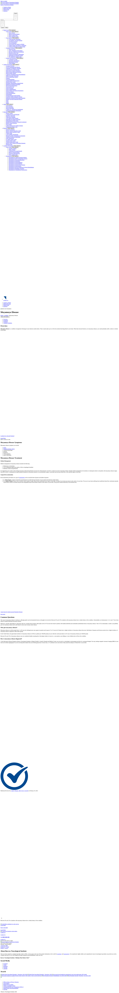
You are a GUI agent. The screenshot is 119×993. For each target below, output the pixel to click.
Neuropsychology (10, 91)
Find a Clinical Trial (13, 35)
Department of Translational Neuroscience (18, 169)
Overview (5, 319)
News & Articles (9, 107)
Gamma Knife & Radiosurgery (12, 80)
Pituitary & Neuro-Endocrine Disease (14, 99)
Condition (6, 315)
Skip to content (4, 1)
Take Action (8, 31)
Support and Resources (11, 58)
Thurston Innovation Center (12, 142)
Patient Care (6, 30)
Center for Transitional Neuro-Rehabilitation (15, 74)
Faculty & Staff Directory (14, 153)
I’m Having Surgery (13, 41)
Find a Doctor (12, 32)
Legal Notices (6, 983)
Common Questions (7, 323)
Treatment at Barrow (10, 48)
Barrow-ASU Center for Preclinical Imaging (15, 143)
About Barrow (9, 105)
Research (5, 128)
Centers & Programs (7, 64)
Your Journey (9, 37)
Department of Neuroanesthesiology (17, 160)
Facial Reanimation (10, 79)
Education (5, 112)
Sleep (7, 100)
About (4, 104)
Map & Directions (10, 108)
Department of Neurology (14, 161)
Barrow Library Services (11, 123)
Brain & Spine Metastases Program (13, 72)
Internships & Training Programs (13, 119)
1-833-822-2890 (4, 945)
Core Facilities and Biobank (12, 134)
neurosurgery (22, 477)
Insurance (5, 10)
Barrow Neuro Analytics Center (13, 132)
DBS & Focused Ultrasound (12, 75)
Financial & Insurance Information (16, 54)
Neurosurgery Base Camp (11, 127)
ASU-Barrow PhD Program (12, 118)
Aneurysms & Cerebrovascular (12, 69)
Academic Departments (8, 145)
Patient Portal (6, 9)
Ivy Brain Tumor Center (11, 139)
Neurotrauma (9, 94)
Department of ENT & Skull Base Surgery (18, 158)
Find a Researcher (10, 138)
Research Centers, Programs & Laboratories (15, 135)
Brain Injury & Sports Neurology (13, 70)
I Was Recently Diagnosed (14, 39)
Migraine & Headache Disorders (13, 84)
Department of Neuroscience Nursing (17, 164)
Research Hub (9, 144)
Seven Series (9, 124)
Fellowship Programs (10, 117)
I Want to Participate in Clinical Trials (17, 46)
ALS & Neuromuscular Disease (13, 67)
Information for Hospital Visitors (16, 55)
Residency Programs (10, 115)
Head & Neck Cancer (10, 82)
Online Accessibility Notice (9, 985)
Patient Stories (12, 63)
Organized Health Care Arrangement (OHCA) (13, 987)
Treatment (5, 321)
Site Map (5, 989)
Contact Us (5, 300)
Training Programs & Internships (13, 137)
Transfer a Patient (7, 7)
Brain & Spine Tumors (11, 73)
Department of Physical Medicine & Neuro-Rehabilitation (21, 167)
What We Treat (12, 49)
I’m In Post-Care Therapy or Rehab (16, 44)
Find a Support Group (13, 36)
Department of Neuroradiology (15, 163)
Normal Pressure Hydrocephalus (13, 95)
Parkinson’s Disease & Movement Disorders (15, 98)
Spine (7, 101)
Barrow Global (9, 113)
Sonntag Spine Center (11, 140)
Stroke (7, 103)
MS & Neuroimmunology (11, 85)
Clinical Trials (9, 133)
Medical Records (7, 8)
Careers (6, 948)
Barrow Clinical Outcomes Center (13, 130)
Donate (2, 948)
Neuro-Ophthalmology (11, 89)
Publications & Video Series (12, 120)
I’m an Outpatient (12, 43)
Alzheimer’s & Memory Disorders (13, 68)
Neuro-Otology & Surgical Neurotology (14, 90)
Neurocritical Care (10, 87)
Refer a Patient (12, 149)
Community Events (13, 59)
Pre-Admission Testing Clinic (15, 56)
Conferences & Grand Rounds (12, 114)
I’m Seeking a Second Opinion (15, 40)
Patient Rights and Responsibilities (10, 988)
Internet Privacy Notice (8, 984)
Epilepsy (8, 78)
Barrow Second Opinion (14, 34)
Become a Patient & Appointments (16, 51)
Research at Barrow (10, 129)
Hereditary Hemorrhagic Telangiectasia (14, 83)
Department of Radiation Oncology (16, 168)
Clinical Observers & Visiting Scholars (14, 125)
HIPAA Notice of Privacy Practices (11, 982)
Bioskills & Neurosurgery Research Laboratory (16, 122)
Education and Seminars (14, 60)
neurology (59, 954)
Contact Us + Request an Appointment (14, 109)
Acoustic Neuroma (10, 65)
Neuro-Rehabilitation (10, 93)
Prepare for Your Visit (13, 53)
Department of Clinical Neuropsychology (18, 157)
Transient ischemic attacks (9, 449)
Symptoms (5, 320)
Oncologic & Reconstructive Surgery (14, 96)
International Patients (13, 62)
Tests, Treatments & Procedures (16, 50)
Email (7, 946)
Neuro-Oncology (9, 88)
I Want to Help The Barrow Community (17, 45)
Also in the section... (5, 316)
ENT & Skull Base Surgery (12, 77)
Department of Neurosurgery (15, 166)
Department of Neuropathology (15, 162)
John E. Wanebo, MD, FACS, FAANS (19, 790)
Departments (9, 156)
